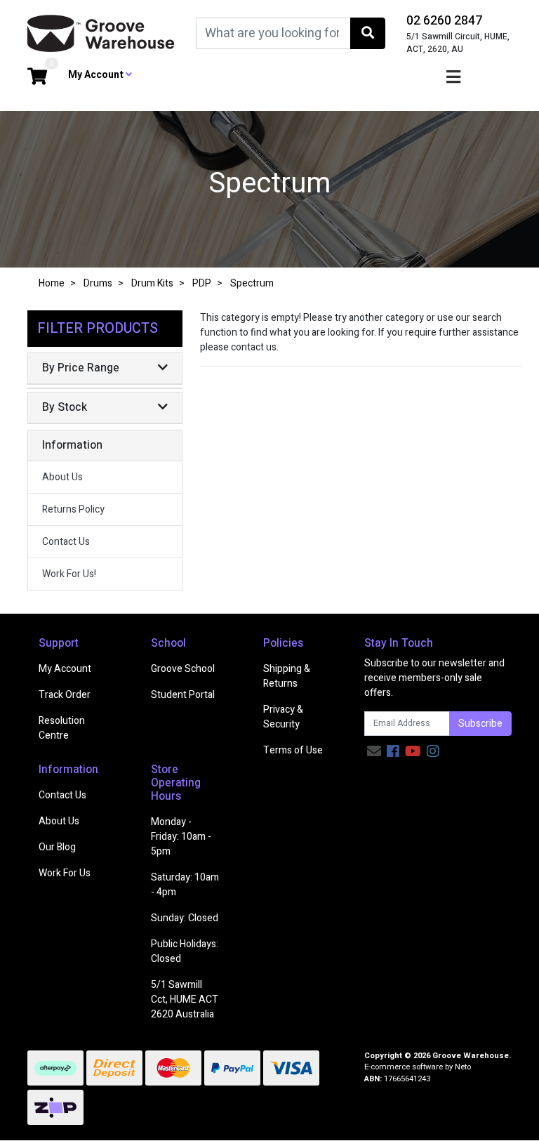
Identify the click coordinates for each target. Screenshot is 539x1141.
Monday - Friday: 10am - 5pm (181, 836)
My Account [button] (97, 74)
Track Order (65, 694)
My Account (65, 668)
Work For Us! (69, 574)
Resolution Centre (62, 728)
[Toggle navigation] (453, 77)
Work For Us (65, 873)
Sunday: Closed (184, 918)
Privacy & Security (283, 717)
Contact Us (66, 541)
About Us (62, 477)
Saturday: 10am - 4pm (185, 884)
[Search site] (367, 33)
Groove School (183, 668)
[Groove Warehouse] (101, 32)
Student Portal (183, 694)
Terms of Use (293, 750)
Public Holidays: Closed (184, 951)
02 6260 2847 (444, 20)
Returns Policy (73, 509)
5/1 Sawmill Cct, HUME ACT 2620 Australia (184, 999)
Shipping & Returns (286, 676)
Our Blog (57, 847)
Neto (463, 1067)
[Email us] (374, 751)
